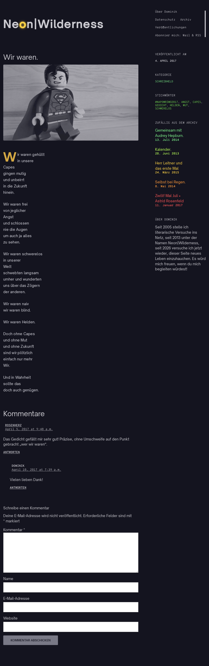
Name (8, 579)
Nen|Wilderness (53, 24)
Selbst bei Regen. (170, 182)
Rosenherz (13, 425)
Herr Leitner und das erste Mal (168, 166)
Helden (175, 105)
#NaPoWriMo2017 (166, 102)
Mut (185, 105)
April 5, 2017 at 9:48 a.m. (29, 429)
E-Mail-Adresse (16, 598)
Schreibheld (164, 81)
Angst (185, 102)
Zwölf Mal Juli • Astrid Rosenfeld (169, 198)
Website (10, 618)
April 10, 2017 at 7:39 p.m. (36, 470)
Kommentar (14, 530)
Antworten (11, 452)
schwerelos (163, 108)
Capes (197, 102)
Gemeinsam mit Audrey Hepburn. (169, 133)
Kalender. (163, 149)
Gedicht (161, 105)
